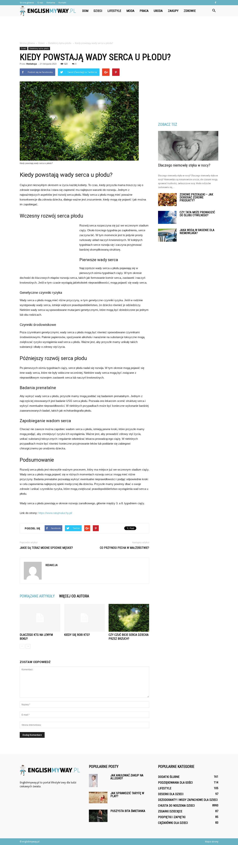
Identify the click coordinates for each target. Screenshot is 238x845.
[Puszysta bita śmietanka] (98, 816)
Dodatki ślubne (168, 777)
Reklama (50, 2)
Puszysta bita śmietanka (127, 811)
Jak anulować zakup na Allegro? (126, 777)
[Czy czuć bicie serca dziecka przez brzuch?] (129, 618)
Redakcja (31, 63)
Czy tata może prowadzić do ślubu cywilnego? (197, 214)
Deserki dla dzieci (170, 794)
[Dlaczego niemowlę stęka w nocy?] (188, 146)
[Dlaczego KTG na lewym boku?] (40, 618)
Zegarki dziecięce (170, 811)
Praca (144, 11)
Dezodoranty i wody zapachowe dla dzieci (188, 800)
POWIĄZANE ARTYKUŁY (37, 596)
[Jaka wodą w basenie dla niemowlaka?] (167, 235)
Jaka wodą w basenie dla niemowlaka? (197, 231)
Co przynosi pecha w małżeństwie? (124, 548)
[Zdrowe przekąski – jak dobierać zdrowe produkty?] (167, 199)
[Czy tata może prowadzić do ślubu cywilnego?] (167, 217)
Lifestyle (114, 11)
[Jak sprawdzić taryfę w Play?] (98, 797)
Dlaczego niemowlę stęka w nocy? (184, 165)
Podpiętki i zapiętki (171, 817)
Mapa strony (211, 841)
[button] (213, 10)
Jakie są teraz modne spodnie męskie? (46, 548)
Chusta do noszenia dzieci (176, 805)
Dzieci (98, 11)
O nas (40, 2)
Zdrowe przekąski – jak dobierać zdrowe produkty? (196, 197)
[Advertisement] (119, 29)
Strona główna (27, 2)
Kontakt (62, 2)
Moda (130, 11)
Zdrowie (190, 11)
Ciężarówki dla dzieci (173, 823)
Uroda (158, 11)
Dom (85, 11)
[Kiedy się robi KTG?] (84, 618)
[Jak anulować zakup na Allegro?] (93, 780)
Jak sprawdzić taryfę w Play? (127, 794)
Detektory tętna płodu (39, 48)
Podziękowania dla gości (175, 782)
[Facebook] (215, 2)
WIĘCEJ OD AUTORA (74, 596)
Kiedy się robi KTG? (77, 635)
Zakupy (173, 11)
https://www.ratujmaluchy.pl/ (55, 512)
